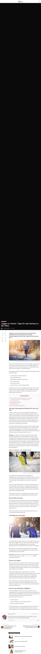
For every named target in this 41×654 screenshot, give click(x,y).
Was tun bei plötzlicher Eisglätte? (17, 405)
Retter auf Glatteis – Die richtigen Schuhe (20, 399)
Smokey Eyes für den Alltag (19, 646)
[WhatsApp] (2, 338)
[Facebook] (2, 335)
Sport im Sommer (29, 556)
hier (24, 486)
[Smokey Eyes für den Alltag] (11, 646)
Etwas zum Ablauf (14, 404)
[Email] (5, 341)
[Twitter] (5, 335)
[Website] (37, 620)
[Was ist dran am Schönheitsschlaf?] (11, 641)
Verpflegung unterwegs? (15, 402)
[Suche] (39, 1)
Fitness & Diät (4, 321)
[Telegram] (2, 341)
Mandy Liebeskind (7, 328)
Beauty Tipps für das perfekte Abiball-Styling (23, 636)
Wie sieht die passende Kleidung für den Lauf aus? (21, 398)
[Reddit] (5, 338)
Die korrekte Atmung (14, 401)
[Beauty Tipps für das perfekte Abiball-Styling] (11, 636)
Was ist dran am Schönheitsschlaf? (21, 641)
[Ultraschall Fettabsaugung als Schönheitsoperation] (11, 651)
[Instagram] (38, 620)
